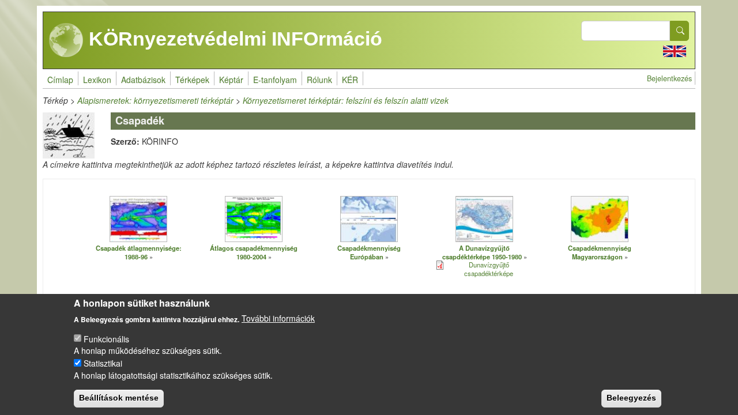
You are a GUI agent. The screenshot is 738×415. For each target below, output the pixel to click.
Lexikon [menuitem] (97, 79)
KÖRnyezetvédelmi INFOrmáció (233, 39)
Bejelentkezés (669, 78)
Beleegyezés (631, 397)
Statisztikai (103, 362)
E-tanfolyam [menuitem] (275, 79)
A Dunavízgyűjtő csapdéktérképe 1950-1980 (482, 252)
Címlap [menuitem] (60, 79)
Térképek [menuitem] (192, 79)
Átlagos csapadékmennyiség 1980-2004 (254, 252)
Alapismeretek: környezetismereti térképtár (155, 100)
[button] (138, 218)
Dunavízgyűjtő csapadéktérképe (488, 269)
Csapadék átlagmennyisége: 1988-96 (139, 252)
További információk (278, 318)
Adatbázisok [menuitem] (143, 79)
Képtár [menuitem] (231, 79)
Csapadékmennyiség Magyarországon (599, 252)
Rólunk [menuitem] (319, 79)
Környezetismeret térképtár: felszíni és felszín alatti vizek (346, 100)
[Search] (680, 31)
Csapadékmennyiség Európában (369, 252)
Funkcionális (106, 338)
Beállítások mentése (119, 397)
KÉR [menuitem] (350, 79)
